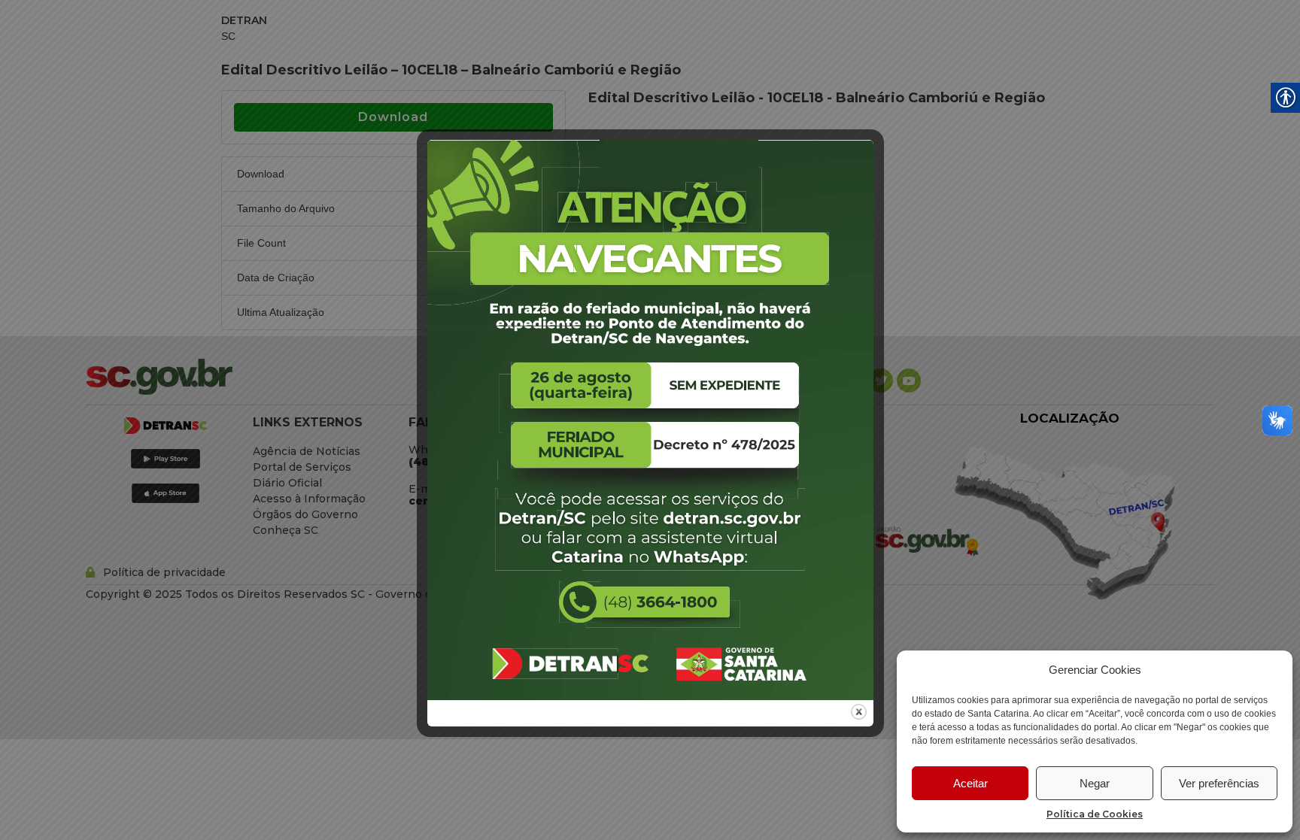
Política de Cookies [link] (1094, 814)
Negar (1095, 783)
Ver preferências (1219, 783)
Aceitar (970, 783)
